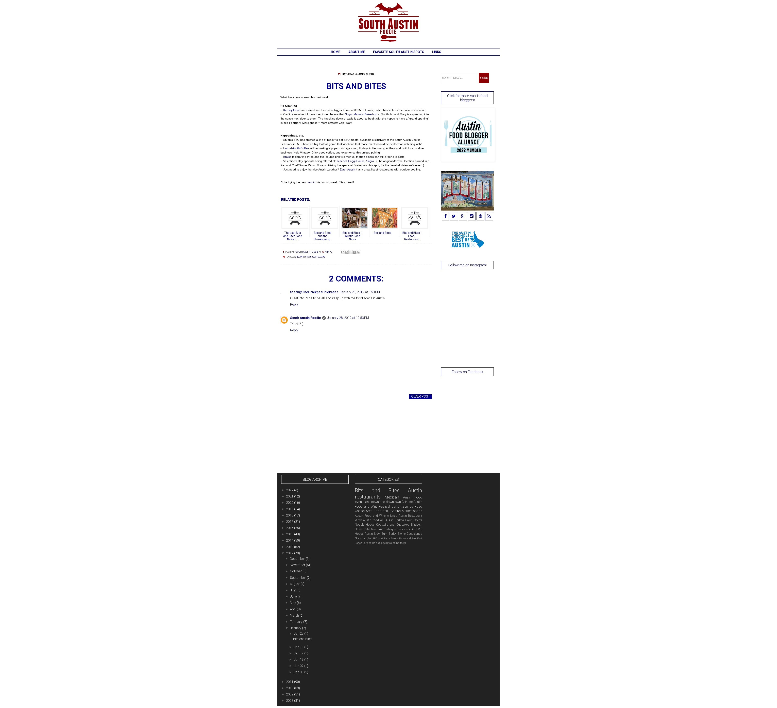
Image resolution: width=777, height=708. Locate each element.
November (298, 565)
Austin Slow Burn (376, 533)
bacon (417, 511)
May (293, 603)
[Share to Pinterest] (358, 252)
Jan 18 (299, 647)
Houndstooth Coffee (296, 148)
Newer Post (291, 396)
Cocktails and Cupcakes (392, 524)
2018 (290, 515)
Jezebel (342, 161)
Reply (294, 304)
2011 (290, 682)
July (293, 590)
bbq (382, 502)
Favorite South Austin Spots (398, 52)
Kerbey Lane (291, 110)
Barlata (399, 520)
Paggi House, (356, 161)
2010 (290, 688)
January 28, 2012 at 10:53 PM (348, 318)
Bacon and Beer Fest (410, 538)
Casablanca (414, 533)
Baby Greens (391, 538)
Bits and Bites (302, 257)
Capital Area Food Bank (372, 511)
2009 (290, 694)
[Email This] (343, 252)
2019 (290, 509)
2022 (290, 490)
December (298, 559)
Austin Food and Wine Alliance (376, 516)
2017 (290, 522)
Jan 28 (299, 633)
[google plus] (463, 216)
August (295, 584)
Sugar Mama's (317, 257)
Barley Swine (397, 533)
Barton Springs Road (407, 506)
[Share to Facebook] (354, 252)
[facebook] (445, 216)
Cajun (409, 520)
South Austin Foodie (305, 318)
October (296, 571)
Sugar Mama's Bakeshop (361, 114)
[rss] (489, 216)
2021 (290, 496)
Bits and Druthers (396, 542)
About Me (356, 52)
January (296, 628)
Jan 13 (299, 659)
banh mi (376, 529)
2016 (290, 528)
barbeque (390, 529)
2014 (290, 540)
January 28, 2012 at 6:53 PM (360, 292)
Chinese (407, 502)
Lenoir (310, 182)
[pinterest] (480, 216)
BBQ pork (378, 538)
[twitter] (454, 216)
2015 (290, 534)
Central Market (401, 511)
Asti (390, 520)
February (296, 622)
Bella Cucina (379, 542)
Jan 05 (299, 672)
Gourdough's (363, 538)
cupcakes (403, 529)
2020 (290, 503)
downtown (393, 502)
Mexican (392, 497)
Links (436, 52)
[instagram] (472, 216)
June (294, 596)
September (298, 578)
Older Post (420, 396)
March (295, 615)
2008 (290, 701)
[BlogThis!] (347, 252)
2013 (290, 547)
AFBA (383, 520)
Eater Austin (347, 169)
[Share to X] (350, 252)
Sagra (370, 161)
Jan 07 (299, 666)
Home (335, 52)
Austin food (371, 520)
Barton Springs (363, 542)
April (293, 609)
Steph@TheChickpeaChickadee (314, 292)
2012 (290, 553)
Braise (287, 156)
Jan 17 (299, 653)
